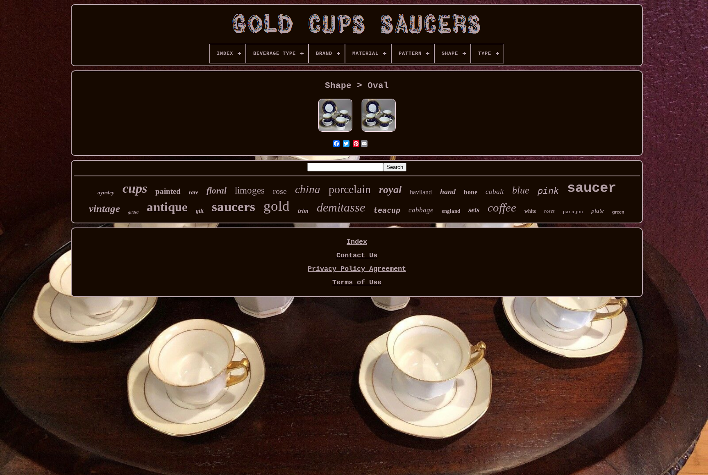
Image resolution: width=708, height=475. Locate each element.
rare (193, 192)
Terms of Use (356, 282)
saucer (591, 188)
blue (520, 190)
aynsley (106, 192)
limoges (250, 190)
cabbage (420, 210)
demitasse (341, 207)
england (451, 211)
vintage (104, 208)
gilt (200, 211)
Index (357, 242)
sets (473, 209)
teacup (386, 210)
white (530, 211)
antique (167, 207)
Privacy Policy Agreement (357, 269)
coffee (502, 207)
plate (597, 210)
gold (276, 206)
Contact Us (356, 255)
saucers (233, 206)
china (307, 189)
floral (216, 191)
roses (549, 211)
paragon (573, 211)
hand (448, 191)
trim (303, 210)
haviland (421, 192)
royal (390, 190)
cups (135, 188)
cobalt (495, 192)
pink (548, 191)
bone (470, 192)
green (618, 211)
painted (168, 191)
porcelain (350, 189)
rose (280, 191)
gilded (133, 212)
